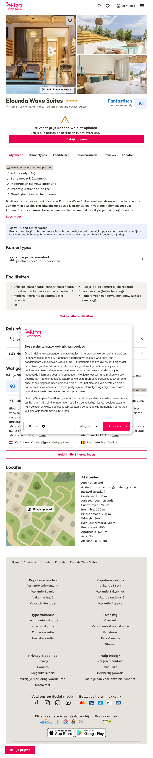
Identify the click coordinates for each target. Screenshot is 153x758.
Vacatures (110, 632)
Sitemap (110, 644)
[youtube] (68, 705)
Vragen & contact (110, 661)
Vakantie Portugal (43, 603)
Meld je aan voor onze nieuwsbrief (110, 679)
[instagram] (47, 705)
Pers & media (110, 638)
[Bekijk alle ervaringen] (127, 103)
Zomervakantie (43, 632)
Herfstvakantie (43, 638)
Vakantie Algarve (110, 603)
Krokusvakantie (43, 626)
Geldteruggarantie (110, 673)
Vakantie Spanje (42, 591)
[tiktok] (58, 705)
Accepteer (115, 426)
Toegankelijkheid (43, 673)
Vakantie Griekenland (42, 585)
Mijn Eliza (110, 667)
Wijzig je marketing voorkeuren (42, 679)
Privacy (43, 661)
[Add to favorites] (70, 20)
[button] (41, 54)
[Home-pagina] (14, 6)
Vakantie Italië (42, 597)
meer (42, 435)
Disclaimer (42, 685)
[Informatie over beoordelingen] (130, 105)
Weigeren (85, 426)
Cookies (43, 667)
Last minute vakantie (42, 620)
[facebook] (37, 705)
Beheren (34, 426)
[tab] (16, 155)
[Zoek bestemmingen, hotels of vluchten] (99, 6)
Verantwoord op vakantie (110, 626)
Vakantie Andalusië (110, 597)
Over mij (110, 620)
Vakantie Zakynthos (110, 591)
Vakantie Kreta (110, 585)
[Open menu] (142, 6)
